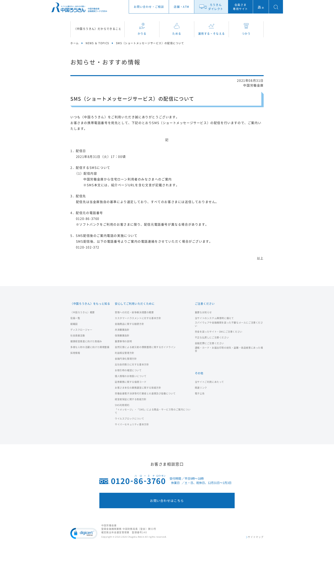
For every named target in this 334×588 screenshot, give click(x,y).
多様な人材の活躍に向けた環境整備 (89, 347)
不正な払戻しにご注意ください (212, 337)
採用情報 (75, 353)
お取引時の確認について (128, 370)
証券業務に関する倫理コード (131, 382)
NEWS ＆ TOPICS (97, 43)
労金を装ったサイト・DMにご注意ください (218, 331)
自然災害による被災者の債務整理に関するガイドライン (145, 347)
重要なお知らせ (203, 312)
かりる (142, 33)
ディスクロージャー (81, 329)
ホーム (74, 43)
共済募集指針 (122, 329)
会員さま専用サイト (240, 7)
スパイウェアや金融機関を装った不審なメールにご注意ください (229, 324)
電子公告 (199, 393)
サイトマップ (256, 537)
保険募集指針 (122, 335)
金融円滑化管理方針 (126, 358)
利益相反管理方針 (124, 353)
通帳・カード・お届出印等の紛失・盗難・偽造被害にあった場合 (229, 349)
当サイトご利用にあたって (209, 382)
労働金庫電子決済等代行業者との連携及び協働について (145, 393)
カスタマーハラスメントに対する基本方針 (138, 318)
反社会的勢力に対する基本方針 (132, 364)
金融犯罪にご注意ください (209, 343)
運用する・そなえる (211, 33)
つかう (246, 33)
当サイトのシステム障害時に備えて (214, 318)
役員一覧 (75, 318)
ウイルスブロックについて (129, 418)
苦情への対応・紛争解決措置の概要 (134, 312)
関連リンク (201, 387)
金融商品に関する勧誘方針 (129, 324)
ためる (176, 33)
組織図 (74, 324)
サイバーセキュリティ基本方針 (132, 424)
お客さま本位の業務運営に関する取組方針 (138, 387)
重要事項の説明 (123, 341)
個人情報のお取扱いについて (131, 376)
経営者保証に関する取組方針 (131, 399)
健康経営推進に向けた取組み (86, 341)
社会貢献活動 (77, 335)
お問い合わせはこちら (167, 500)
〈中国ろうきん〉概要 (82, 312)
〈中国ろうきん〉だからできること (97, 29)
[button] (83, 533)
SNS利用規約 (122, 405)
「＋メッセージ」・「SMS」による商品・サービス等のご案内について (152, 411)
